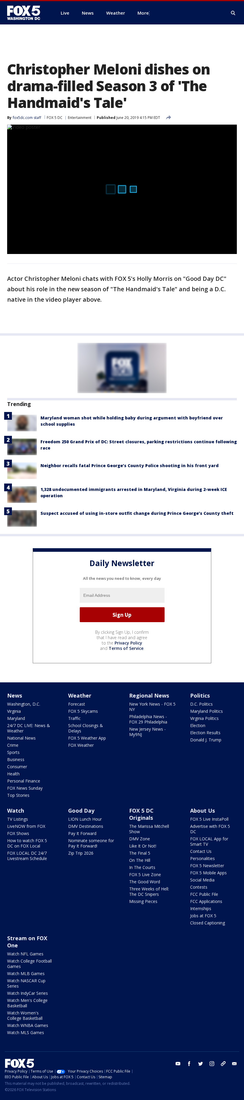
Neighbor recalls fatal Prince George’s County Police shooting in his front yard (129, 465)
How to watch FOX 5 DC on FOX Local (27, 843)
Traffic (74, 718)
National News (21, 738)
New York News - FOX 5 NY (152, 706)
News (14, 695)
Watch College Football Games (29, 963)
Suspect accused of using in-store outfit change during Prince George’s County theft (137, 513)
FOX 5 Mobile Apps (208, 873)
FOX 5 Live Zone (145, 874)
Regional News (149, 695)
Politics (200, 695)
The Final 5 (139, 853)
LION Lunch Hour (85, 819)
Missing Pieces (143, 901)
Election (197, 725)
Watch (15, 810)
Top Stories (18, 795)
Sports (13, 752)
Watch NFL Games (25, 954)
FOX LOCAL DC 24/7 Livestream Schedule (27, 855)
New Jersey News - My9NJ (147, 731)
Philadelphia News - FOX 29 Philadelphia (148, 719)
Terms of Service (126, 648)
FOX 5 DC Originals (141, 814)
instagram (212, 1063)
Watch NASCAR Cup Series (26, 983)
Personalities (202, 858)
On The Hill (139, 860)
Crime (12, 745)
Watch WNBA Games (27, 1025)
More (143, 13)
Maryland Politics (206, 711)
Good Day (81, 810)
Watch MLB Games (26, 973)
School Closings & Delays (85, 728)
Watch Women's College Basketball (25, 1015)
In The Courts (142, 867)
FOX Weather (81, 745)
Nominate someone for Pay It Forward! (91, 843)
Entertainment (79, 117)
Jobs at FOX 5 (203, 915)
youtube (178, 1063)
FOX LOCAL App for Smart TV (209, 841)
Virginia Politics (204, 718)
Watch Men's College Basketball (27, 1002)
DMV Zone (139, 839)
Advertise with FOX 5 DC (210, 828)
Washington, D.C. (23, 704)
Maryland (16, 718)
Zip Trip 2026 (80, 853)
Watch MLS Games (25, 1032)
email (234, 1063)
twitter (200, 1063)
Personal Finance (23, 781)
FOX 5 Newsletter (207, 865)
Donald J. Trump (205, 740)
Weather (79, 695)
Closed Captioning (207, 923)
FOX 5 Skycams (83, 711)
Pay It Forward (82, 833)
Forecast (76, 704)
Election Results (205, 732)
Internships (200, 908)
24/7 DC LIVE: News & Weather (28, 728)
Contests (198, 887)
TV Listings (17, 819)
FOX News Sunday (25, 788)
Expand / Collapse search (233, 13)
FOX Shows (18, 833)
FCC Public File (204, 894)
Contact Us (201, 851)
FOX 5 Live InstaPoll (209, 819)
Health (13, 774)
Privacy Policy (128, 643)
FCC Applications (206, 901)
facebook (189, 1063)
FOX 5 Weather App (87, 738)
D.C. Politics (201, 704)
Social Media (202, 880)
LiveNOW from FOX (26, 826)
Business (15, 759)
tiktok (223, 1063)
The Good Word (144, 881)
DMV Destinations (85, 826)
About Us (202, 810)
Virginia (14, 711)
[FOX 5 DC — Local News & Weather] (26, 13)
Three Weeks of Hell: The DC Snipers (149, 891)
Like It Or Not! (142, 846)
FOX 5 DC (54, 117)
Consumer (17, 766)
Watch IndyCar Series (27, 993)
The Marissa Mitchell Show (149, 828)
